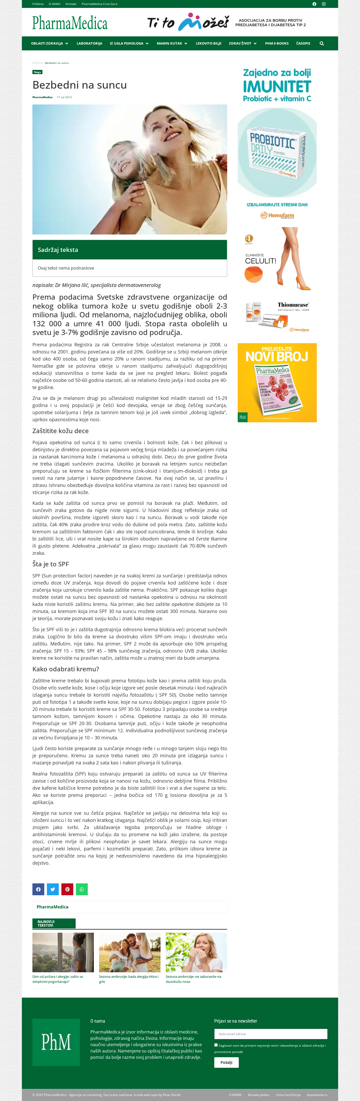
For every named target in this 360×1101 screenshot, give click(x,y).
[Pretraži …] (321, 43)
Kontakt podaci (259, 1095)
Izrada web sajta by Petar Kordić (157, 1095)
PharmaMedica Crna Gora (99, 4)
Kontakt (71, 4)
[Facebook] (314, 4)
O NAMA (54, 4)
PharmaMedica (53, 907)
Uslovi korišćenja (288, 1095)
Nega (37, 72)
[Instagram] (324, 4)
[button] (50, 43)
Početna (37, 4)
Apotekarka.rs (317, 1095)
